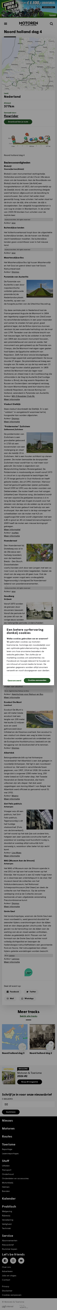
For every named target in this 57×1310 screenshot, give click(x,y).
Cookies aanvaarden (37, 680)
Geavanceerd (14, 680)
